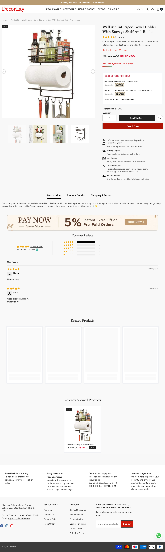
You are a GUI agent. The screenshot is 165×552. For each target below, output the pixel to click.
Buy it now (133, 126)
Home (4, 20)
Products (14, 20)
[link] (160, 118)
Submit (127, 523)
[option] (48, 71)
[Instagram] (6, 525)
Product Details (76, 195)
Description (54, 195)
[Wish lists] (152, 9)
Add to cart (137, 118)
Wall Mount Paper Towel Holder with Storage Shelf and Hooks (80, 444)
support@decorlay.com (19, 518)
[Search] (147, 9)
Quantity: (106, 113)
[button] (4, 71)
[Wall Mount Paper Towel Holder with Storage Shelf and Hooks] (82, 424)
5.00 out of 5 (36, 246)
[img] (13, 269)
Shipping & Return (101, 195)
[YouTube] (11, 525)
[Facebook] (1, 525)
